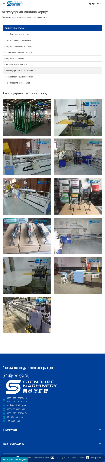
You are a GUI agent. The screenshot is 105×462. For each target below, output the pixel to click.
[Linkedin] (10, 376)
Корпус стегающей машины (18, 46)
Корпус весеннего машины (18, 40)
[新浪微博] (16, 376)
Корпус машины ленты (16, 58)
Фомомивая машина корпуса (19, 76)
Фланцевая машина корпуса (18, 52)
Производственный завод (17, 82)
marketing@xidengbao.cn (18, 405)
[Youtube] (27, 376)
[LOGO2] (41, 387)
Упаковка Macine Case (16, 64)
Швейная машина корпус (17, 34)
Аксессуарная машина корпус (19, 70)
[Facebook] (5, 376)
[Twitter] (21, 376)
